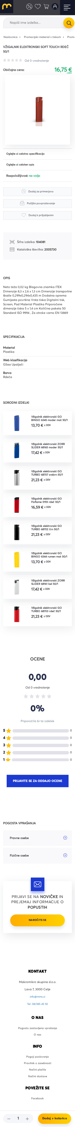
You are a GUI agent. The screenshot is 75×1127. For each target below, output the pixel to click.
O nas (38, 1042)
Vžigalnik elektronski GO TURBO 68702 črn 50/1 (48, 531)
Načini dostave (37, 1087)
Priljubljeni (35, 7)
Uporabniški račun (54, 7)
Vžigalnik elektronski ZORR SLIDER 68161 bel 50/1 (50, 587)
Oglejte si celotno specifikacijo (27, 154)
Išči (68, 22)
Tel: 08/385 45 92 (37, 1011)
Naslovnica (11, 37)
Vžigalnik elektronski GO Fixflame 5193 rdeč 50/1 (48, 503)
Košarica (44, 7)
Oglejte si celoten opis (21, 165)
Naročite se (38, 925)
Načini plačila (38, 1080)
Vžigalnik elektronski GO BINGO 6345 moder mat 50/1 (48, 420)
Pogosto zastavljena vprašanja (37, 1035)
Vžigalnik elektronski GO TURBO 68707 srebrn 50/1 (48, 475)
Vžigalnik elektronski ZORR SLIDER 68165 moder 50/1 (50, 448)
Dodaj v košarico (54, 1118)
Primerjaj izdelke (25, 7)
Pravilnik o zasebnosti (37, 1073)
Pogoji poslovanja (37, 1065)
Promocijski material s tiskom (46, 37)
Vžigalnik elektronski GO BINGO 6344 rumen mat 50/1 (48, 559)
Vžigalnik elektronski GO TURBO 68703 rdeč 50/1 (48, 614)
